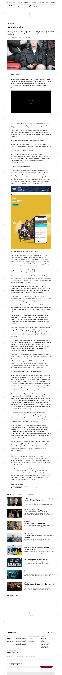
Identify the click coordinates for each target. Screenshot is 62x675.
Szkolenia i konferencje (13, 652)
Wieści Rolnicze (44, 646)
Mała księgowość (45, 643)
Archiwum (31, 643)
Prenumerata (32, 641)
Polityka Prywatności (21, 638)
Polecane (21, 494)
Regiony (12, 23)
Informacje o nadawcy (21, 643)
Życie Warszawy (45, 647)
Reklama (31, 638)
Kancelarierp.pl (44, 644)
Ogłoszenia (31, 640)
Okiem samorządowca (28, 533)
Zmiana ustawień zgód (21, 640)
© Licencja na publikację (17, 484)
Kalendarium (20, 656)
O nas (8, 638)
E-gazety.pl (43, 640)
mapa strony (10, 656)
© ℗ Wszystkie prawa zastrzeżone (19, 486)
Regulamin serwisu (20, 641)
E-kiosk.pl (43, 638)
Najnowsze (31, 494)
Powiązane (10, 494)
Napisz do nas (10, 641)
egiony (35, 6)
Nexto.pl (43, 641)
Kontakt (9, 640)
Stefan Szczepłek (15, 74)
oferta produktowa (30, 656)
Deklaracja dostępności (21, 644)
